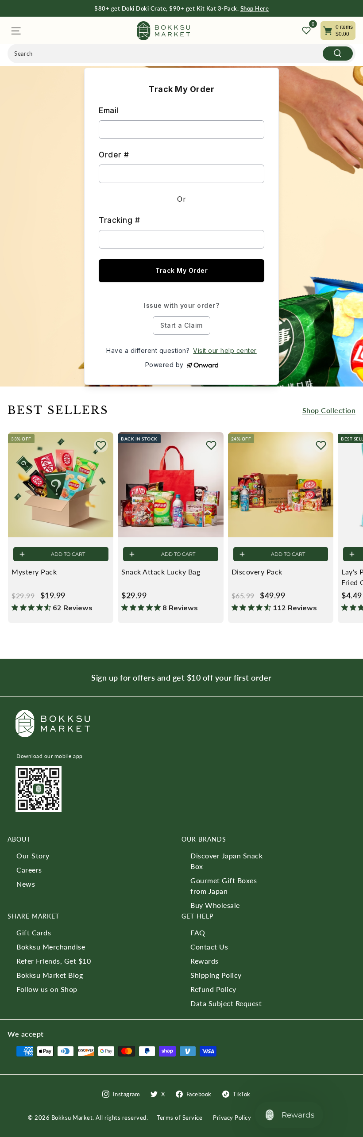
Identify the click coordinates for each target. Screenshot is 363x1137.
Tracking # (119, 220)
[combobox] (181, 53)
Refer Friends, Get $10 (53, 961)
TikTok (242, 1094)
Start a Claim (181, 325)
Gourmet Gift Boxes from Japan (223, 885)
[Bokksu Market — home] (163, 30)
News (25, 884)
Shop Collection (329, 410)
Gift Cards (33, 932)
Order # (114, 154)
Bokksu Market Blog (49, 975)
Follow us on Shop (46, 989)
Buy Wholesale (215, 905)
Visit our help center (225, 350)
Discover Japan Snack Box (226, 860)
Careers (29, 869)
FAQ (197, 932)
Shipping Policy (216, 975)
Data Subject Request (226, 1003)
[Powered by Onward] (202, 365)
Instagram (126, 1094)
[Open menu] (15, 31)
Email (109, 110)
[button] (101, 445)
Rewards (204, 961)
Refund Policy (213, 989)
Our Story (33, 855)
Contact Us (209, 946)
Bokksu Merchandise (50, 946)
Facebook (199, 1094)
